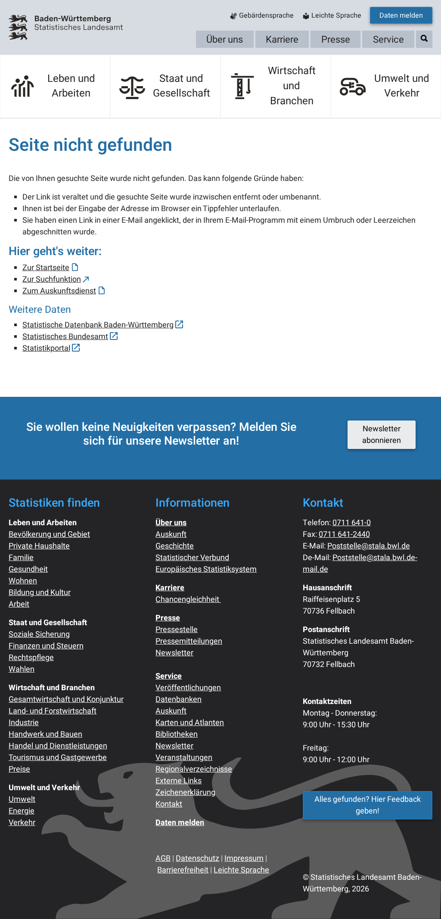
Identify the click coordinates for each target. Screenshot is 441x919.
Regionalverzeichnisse (193, 769)
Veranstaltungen (183, 757)
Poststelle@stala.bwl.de (368, 546)
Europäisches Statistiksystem (206, 569)
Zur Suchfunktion (51, 279)
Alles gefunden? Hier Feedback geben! (367, 805)
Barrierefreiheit (182, 870)
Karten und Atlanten (189, 723)
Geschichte (174, 546)
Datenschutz (197, 858)
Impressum (244, 858)
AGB (163, 858)
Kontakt (168, 804)
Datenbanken (178, 699)
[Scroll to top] (420, 898)
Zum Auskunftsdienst (59, 291)
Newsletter (174, 653)
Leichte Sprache (241, 870)
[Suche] (424, 38)
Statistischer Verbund (192, 558)
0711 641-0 (351, 523)
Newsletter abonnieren (381, 434)
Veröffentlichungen (188, 688)
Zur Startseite (45, 268)
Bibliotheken (176, 734)
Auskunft (170, 534)
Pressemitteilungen (188, 641)
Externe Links (178, 781)
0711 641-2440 (344, 534)
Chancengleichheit (188, 599)
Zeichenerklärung (185, 792)
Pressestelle (176, 630)
